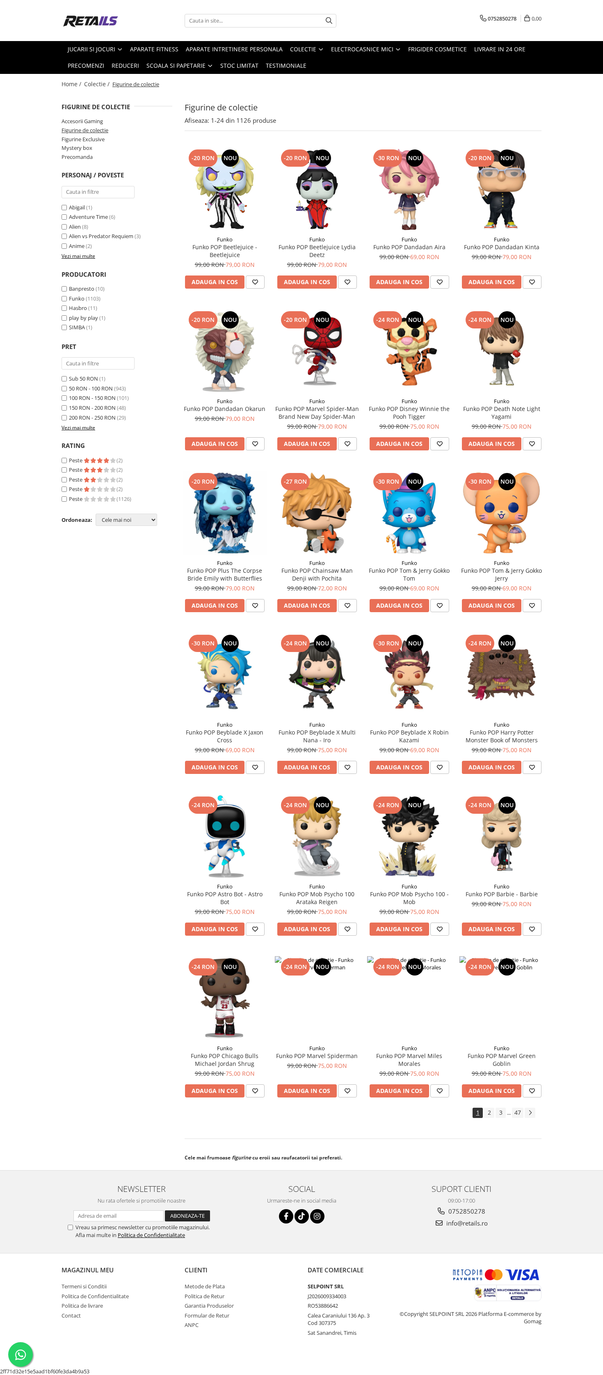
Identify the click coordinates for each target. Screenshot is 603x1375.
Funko (77, 298)
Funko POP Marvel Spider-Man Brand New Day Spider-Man (317, 412)
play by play (83, 317)
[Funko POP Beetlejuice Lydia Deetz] (317, 189)
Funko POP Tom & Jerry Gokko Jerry (501, 574)
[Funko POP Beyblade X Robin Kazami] (409, 675)
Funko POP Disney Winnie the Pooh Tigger (409, 412)
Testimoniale (286, 65)
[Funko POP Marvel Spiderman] (317, 998)
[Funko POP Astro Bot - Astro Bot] (225, 836)
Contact (71, 1315)
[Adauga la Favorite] (255, 282)
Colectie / (97, 84)
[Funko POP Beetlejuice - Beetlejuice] (225, 189)
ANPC (192, 1325)
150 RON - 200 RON (92, 407)
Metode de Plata (205, 1286)
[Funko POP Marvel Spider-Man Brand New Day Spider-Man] (317, 351)
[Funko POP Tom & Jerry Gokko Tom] (409, 513)
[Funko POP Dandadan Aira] (409, 189)
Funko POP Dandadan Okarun (224, 409)
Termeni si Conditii (84, 1286)
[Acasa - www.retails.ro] (103, 20)
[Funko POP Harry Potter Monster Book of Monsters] (501, 675)
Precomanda (77, 157)
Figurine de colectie (85, 130)
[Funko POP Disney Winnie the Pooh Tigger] (409, 351)
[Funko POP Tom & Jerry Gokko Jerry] (501, 513)
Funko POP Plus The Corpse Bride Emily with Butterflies (224, 574)
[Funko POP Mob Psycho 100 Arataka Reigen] (317, 836)
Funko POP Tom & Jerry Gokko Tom (409, 574)
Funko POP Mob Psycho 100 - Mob (409, 898)
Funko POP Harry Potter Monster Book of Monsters (502, 736)
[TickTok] (302, 1216)
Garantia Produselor (209, 1305)
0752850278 (466, 1211)
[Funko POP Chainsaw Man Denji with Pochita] (317, 513)
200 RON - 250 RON (92, 417)
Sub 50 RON (83, 378)
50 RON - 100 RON (91, 388)
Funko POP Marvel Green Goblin (502, 1059)
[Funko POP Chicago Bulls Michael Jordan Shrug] (225, 998)
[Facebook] (286, 1216)
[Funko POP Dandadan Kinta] (501, 189)
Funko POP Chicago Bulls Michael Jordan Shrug (224, 1059)
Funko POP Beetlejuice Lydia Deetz (317, 251)
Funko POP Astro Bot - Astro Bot (225, 898)
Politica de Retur (204, 1296)
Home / (72, 84)
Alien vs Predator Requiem (102, 236)
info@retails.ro (466, 1223)
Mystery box (77, 148)
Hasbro (78, 308)
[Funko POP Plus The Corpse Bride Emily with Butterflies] (225, 513)
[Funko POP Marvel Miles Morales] (409, 998)
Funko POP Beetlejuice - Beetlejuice (224, 251)
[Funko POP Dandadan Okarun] (225, 351)
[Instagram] (317, 1216)
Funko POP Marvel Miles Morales (409, 1059)
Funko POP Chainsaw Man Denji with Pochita (317, 574)
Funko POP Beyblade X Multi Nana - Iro (317, 736)
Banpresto (81, 288)
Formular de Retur (207, 1315)
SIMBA (77, 327)
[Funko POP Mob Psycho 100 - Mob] (409, 836)
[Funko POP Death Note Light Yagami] (501, 351)
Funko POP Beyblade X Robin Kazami (409, 736)
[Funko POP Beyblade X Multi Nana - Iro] (317, 675)
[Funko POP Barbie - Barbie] (501, 836)
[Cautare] (329, 21)
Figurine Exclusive (83, 139)
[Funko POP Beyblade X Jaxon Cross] (225, 675)
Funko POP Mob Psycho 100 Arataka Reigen (316, 898)
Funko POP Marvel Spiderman (317, 1056)
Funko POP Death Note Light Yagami (501, 412)
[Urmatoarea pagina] (530, 1113)
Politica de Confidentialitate (151, 1235)
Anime (77, 246)
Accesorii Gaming (82, 121)
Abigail (77, 207)
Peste (76, 460)
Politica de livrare (82, 1305)
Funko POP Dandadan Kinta (501, 247)
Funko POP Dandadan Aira (409, 247)
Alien (75, 226)
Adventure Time (89, 216)
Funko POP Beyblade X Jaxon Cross (224, 736)
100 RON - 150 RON (92, 398)
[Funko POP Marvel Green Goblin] (501, 998)
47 (517, 1112)
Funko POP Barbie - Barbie (502, 894)
